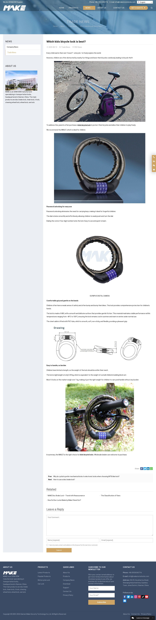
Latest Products (44, 572)
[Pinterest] (139, 598)
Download (66, 584)
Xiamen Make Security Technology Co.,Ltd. (36, 614)
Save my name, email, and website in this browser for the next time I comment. (73, 545)
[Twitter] (128, 598)
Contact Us (67, 591)
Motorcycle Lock (44, 580)
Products (66, 576)
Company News (12, 47)
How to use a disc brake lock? (64, 479)
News (63, 26)
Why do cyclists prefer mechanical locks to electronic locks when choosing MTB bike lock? (86, 476)
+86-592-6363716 (101, 2)
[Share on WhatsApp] (151, 469)
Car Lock (41, 584)
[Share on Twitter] (145, 469)
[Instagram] (135, 598)
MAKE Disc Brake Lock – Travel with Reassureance (66, 496)
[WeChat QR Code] (154, 165)
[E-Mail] (125, 602)
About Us (66, 572)
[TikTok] (143, 598)
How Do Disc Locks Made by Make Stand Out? (64, 500)
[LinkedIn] (132, 598)
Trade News (78, 21)
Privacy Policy (68, 595)
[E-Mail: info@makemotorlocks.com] (154, 170)
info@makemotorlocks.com (125, 2)
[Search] (151, 7)
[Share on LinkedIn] (148, 469)
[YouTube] (146, 598)
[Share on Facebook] (141, 469)
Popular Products (44, 576)
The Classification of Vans (110, 496)
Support (66, 588)
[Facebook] (125, 598)
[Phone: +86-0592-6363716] (154, 157)
